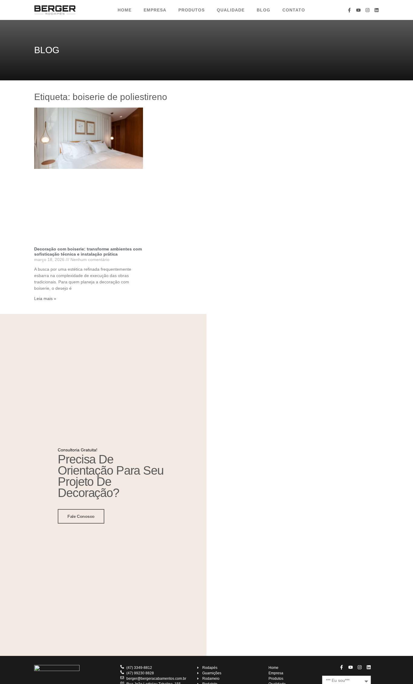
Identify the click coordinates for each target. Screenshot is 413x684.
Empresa (155, 10)
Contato (293, 10)
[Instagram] (367, 10)
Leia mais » (45, 298)
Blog (263, 10)
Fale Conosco (81, 516)
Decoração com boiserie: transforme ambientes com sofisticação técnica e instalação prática (88, 251)
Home (125, 10)
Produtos (191, 10)
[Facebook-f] (349, 10)
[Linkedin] (376, 10)
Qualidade (231, 10)
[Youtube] (358, 10)
